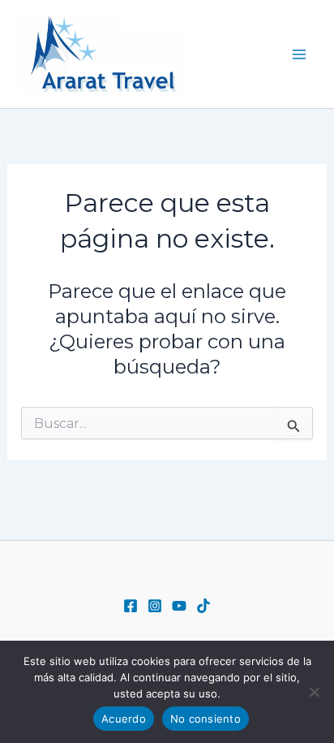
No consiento (205, 718)
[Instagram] (155, 605)
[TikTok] (203, 605)
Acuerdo (123, 718)
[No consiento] (314, 692)
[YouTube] (179, 605)
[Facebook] (130, 605)
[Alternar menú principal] (300, 54)
